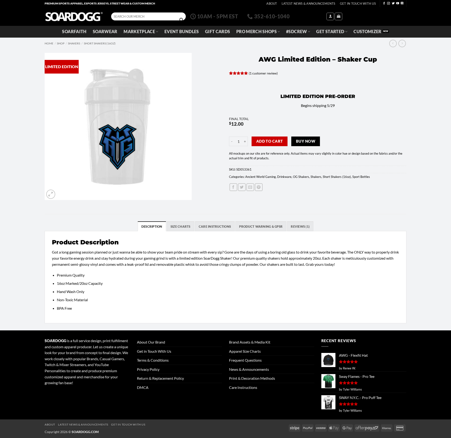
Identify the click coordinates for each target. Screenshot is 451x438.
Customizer (367, 31)
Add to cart (269, 141)
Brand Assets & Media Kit (249, 342)
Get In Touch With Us (358, 3)
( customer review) (263, 73)
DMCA (142, 387)
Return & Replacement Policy (160, 378)
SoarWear (105, 31)
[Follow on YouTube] (397, 3)
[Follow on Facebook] (384, 3)
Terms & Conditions (153, 360)
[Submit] (181, 20)
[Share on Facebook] (233, 187)
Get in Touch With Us (154, 351)
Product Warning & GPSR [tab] (261, 226)
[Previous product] (402, 43)
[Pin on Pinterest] (259, 187)
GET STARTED (330, 31)
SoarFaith (74, 31)
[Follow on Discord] (402, 3)
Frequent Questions (245, 360)
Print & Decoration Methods (252, 378)
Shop (60, 43)
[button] (330, 16)
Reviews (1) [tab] (300, 226)
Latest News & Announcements (308, 3)
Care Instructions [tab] (215, 226)
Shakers (74, 43)
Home (49, 43)
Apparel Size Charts (245, 351)
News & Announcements (249, 369)
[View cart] (338, 16)
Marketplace (139, 31)
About (271, 3)
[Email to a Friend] (250, 187)
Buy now (305, 141)
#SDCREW (296, 31)
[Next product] (393, 43)
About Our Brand (151, 342)
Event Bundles (181, 31)
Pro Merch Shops (256, 31)
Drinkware (284, 177)
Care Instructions (243, 387)
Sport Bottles (361, 177)
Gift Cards (217, 31)
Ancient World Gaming (260, 177)
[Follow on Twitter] (393, 3)
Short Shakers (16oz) (100, 43)
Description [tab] (151, 226)
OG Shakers (301, 177)
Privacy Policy (148, 369)
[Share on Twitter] (242, 187)
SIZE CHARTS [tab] (181, 226)
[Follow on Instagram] (388, 3)
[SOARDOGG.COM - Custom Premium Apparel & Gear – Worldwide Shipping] (74, 16)
